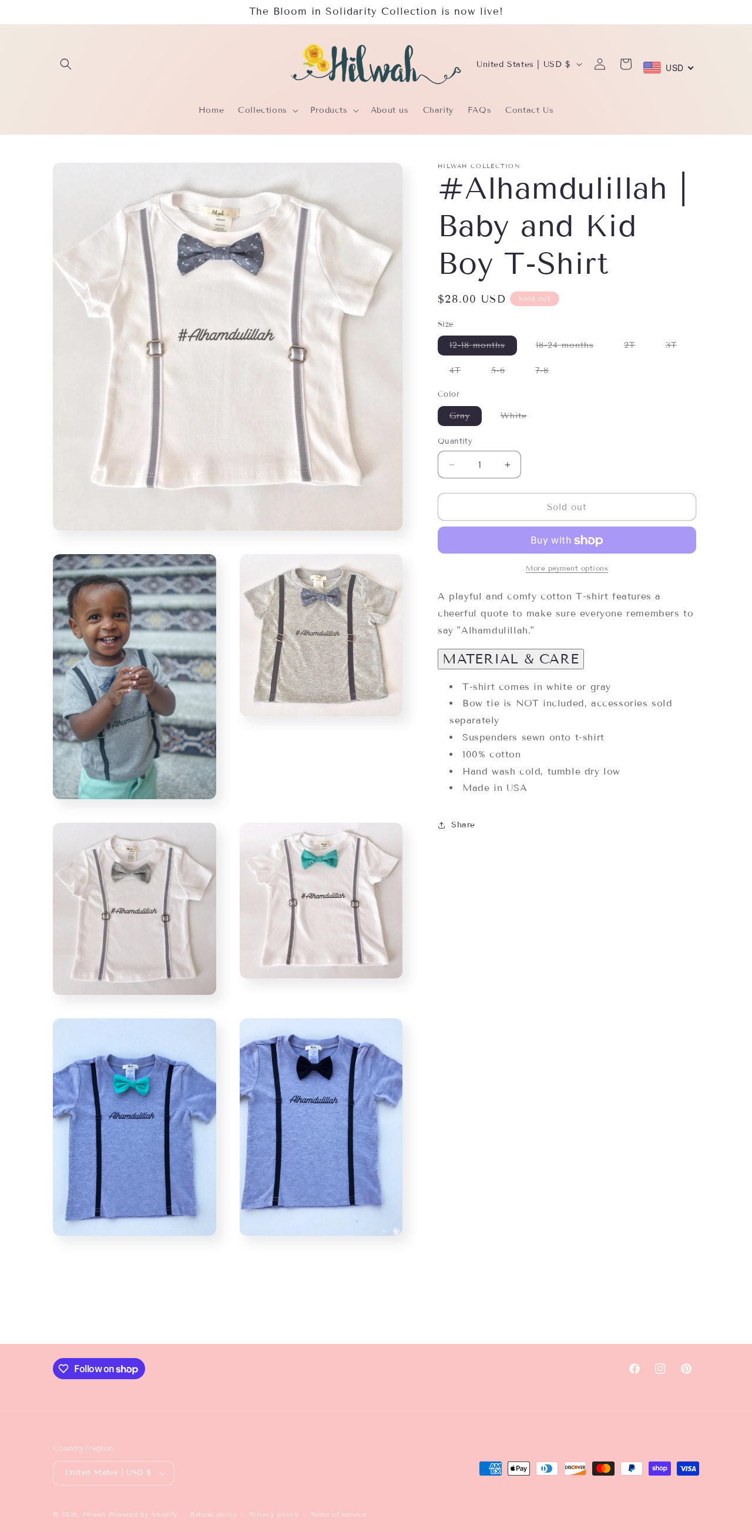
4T (460, 373)
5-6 (504, 373)
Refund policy (214, 1514)
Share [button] (463, 825)
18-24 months (571, 348)
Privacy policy (274, 1514)
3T (677, 348)
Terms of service (338, 1514)
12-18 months (483, 348)
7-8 (547, 373)
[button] (66, 64)
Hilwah (96, 1514)
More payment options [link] (567, 568)
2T (635, 348)
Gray (465, 418)
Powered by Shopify (144, 1514)
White (520, 418)
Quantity (455, 441)
